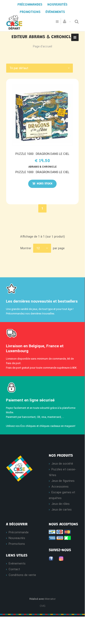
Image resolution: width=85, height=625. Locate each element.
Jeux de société (62, 463)
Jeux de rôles (60, 504)
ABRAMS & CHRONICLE (42, 166)
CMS (42, 605)
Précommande (19, 532)
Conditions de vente (22, 575)
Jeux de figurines (63, 481)
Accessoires (60, 486)
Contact (14, 569)
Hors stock (44, 183)
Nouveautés (17, 538)
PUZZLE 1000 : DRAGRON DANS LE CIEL (42, 154)
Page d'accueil (42, 46)
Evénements (17, 563)
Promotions (17, 544)
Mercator (50, 598)
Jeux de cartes (61, 509)
